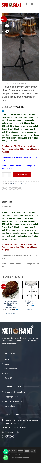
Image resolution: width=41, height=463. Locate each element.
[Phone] (5, 451)
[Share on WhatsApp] (4, 188)
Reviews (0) (6, 207)
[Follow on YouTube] (12, 436)
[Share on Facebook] (8, 188)
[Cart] (32, 4)
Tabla (32, 83)
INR (5, 31)
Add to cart (22, 175)
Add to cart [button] (10, 313)
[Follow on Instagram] (8, 436)
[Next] (39, 301)
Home (4, 83)
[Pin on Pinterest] (20, 188)
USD (5, 26)
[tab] (20, 202)
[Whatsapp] (5, 457)
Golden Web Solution (20, 457)
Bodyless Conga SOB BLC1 (30, 302)
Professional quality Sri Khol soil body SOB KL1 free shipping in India (11, 304)
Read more (31, 309)
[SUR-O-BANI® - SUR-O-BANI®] (12, 4)
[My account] (26, 4)
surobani (24, 455)
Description (7, 202)
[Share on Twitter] (12, 188)
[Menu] (38, 4)
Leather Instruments (18, 83)
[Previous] (1, 301)
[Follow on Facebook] (4, 436)
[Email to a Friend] (16, 188)
